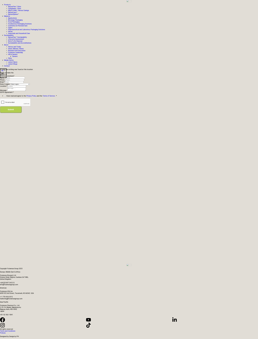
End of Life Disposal (15, 41)
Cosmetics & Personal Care (17, 26)
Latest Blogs (12, 64)
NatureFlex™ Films (14, 7)
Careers (15, 56)
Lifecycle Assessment (16, 39)
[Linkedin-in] (174, 319)
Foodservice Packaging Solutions (20, 24)
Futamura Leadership (15, 52)
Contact (7, 66)
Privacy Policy (31, 96)
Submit (11, 110)
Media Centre (9, 60)
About (6, 45)
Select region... (5, 84)
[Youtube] (88, 319)
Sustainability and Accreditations (19, 43)
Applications (12, 18)
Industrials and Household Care (19, 33)
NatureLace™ (12, 12)
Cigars (10, 28)
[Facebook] (2, 319)
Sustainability (9, 35)
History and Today (14, 47)
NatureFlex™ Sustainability (17, 37)
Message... (3, 90)
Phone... (2, 80)
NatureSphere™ (13, 14)
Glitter (10, 31)
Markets (7, 16)
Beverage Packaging (15, 20)
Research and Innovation (16, 51)
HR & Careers (12, 54)
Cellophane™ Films (14, 8)
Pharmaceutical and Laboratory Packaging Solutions (26, 30)
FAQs (10, 58)
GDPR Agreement (7, 92)
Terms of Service (49, 96)
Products (7, 5)
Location (3, 86)
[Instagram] (2, 325)
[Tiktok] (88, 325)
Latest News (12, 62)
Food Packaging (13, 22)
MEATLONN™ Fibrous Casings (18, 10)
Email (2, 82)
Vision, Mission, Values (16, 49)
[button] (3, 74)
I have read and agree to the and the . (31, 96)
